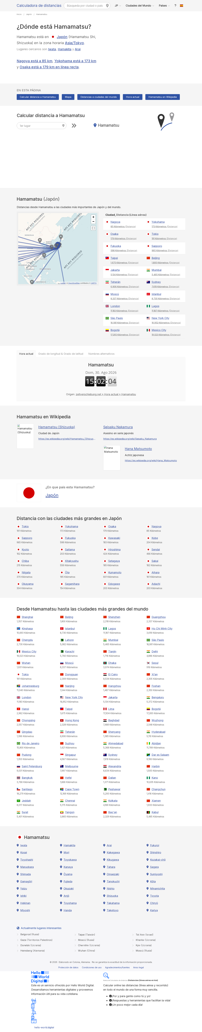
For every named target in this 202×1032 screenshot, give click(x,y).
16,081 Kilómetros (125, 322)
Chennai (70, 800)
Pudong (26, 754)
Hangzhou (114, 686)
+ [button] (93, 217)
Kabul (155, 812)
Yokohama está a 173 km (75, 61)
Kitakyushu (72, 560)
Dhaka (112, 662)
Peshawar (114, 789)
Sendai (156, 549)
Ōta (67, 572)
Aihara (155, 572)
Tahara (111, 866)
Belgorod (29, 934)
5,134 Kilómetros (124, 274)
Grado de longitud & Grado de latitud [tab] (60, 353)
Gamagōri (26, 881)
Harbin (156, 766)
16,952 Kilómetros (166, 322)
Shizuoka (112, 895)
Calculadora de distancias (39, 5)
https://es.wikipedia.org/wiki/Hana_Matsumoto (151, 460)
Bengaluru (158, 697)
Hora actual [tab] (26, 353)
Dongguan (71, 674)
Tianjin (112, 651)
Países (163, 5)
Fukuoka (115, 246)
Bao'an (112, 812)
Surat (25, 812)
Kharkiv (145, 939)
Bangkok (27, 777)
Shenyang (114, 731)
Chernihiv (88, 945)
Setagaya (114, 560)
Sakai (155, 560)
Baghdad (113, 720)
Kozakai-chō (158, 859)
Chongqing (28, 720)
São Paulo (116, 318)
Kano (155, 777)
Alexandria (114, 766)
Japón (62, 37)
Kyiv (143, 945)
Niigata (26, 572)
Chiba (25, 560)
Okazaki (69, 888)
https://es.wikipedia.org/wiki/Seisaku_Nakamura (130, 438)
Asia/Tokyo (74, 43)
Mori (66, 852)
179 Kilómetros (124, 238)
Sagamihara (72, 583)
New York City (160, 318)
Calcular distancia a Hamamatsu (38, 96)
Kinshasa (27, 628)
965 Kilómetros (165, 250)
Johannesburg (30, 686)
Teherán (115, 282)
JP (116, 5)
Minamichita (157, 888)
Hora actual (132, 96)
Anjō (66, 895)
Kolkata (112, 800)
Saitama (70, 549)
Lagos (155, 306)
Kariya (154, 910)
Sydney (156, 282)
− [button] (93, 221)
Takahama (113, 903)
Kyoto (25, 549)
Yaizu (23, 888)
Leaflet (62, 283)
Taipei (114, 258)
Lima (111, 708)
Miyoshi (25, 910)
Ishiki (23, 895)
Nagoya (115, 221)
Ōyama (68, 874)
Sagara (154, 866)
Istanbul (156, 294)
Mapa (68, 96)
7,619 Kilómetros (165, 286)
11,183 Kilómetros (124, 310)
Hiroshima (114, 549)
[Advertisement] (144, 54)
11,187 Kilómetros (166, 310)
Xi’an (155, 674)
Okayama (27, 583)
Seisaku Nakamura (118, 427)
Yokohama (158, 221)
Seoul (155, 662)
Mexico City (159, 330)
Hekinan (25, 903)
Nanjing (69, 686)
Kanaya (68, 866)
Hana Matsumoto (138, 449)
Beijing (156, 258)
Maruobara (27, 866)
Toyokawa (70, 859)
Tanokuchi (113, 881)
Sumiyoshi (156, 874)
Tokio (155, 233)
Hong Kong (72, 720)
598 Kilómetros (124, 250)
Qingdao (27, 731)
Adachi (156, 583)
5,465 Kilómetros (166, 274)
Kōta (153, 881)
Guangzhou (159, 617)
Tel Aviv (144, 934)
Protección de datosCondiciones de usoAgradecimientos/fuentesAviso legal (101, 967)
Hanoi (25, 708)
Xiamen (156, 800)
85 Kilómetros (123, 226)
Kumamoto (114, 572)
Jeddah (26, 800)
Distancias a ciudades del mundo (98, 96)
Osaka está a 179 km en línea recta (49, 67)
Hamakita (64, 49)
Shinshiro (155, 852)
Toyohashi (26, 859)
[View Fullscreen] (93, 228)
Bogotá (114, 330)
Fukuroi (154, 845)
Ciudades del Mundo (138, 5)
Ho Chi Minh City (162, 628)
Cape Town (72, 789)
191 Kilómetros (164, 238)
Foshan (156, 686)
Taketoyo (112, 910)
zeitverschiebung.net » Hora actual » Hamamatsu (106, 394)
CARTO (94, 283)
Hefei (68, 777)
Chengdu (27, 639)
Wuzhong (157, 720)
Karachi (69, 651)
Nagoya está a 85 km (34, 61)
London (115, 306)
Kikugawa (113, 859)
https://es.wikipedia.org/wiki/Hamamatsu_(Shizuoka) (67, 438)
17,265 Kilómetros (125, 334)
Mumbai (156, 270)
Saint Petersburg (32, 766)
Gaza (36, 939)
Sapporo (157, 246)
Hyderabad (158, 731)
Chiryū (154, 903)
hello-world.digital (44, 1027)
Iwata (52, 49)
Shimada (25, 874)
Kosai (23, 852)
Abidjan (156, 743)
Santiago (27, 789)
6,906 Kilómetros (125, 286)
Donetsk (30, 945)
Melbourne (71, 766)
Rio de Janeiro (30, 743)
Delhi (155, 651)
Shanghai (27, 617)
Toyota (154, 895)
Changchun (158, 789)
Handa (68, 910)
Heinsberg (32, 950)
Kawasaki (114, 538)
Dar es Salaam (160, 754)
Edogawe (114, 583)
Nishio (110, 888)
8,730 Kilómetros (166, 298)
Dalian (112, 777)
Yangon (69, 812)
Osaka (114, 233)
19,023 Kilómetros (166, 334)
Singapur (70, 754)
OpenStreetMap (74, 283)
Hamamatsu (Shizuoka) (56, 427)
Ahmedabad (115, 743)
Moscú (114, 294)
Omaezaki (113, 874)
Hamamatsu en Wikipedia (162, 96)
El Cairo (113, 674)
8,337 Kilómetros (125, 298)
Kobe (155, 538)
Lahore (69, 639)
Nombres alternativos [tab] (101, 353)
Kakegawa (113, 852)
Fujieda (68, 881)
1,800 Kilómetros (166, 262)
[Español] (182, 6)
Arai (77, 49)
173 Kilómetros (165, 226)
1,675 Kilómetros (125, 262)
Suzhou (69, 743)
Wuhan (26, 662)
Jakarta (115, 270)
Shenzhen (114, 617)
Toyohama (70, 903)
